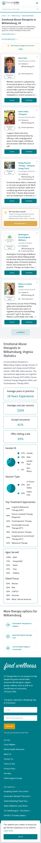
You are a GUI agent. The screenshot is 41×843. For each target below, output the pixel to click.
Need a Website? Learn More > (16, 806)
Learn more (8, 830)
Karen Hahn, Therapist (23, 113)
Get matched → (20, 223)
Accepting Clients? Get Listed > (16, 791)
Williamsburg (16, 16)
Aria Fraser (22, 58)
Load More (20, 332)
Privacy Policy (9, 768)
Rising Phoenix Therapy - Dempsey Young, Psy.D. (26, 166)
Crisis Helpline (9, 744)
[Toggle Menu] (37, 3)
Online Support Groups (13, 778)
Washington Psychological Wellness (24, 237)
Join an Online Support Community (21, 648)
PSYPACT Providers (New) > (15, 815)
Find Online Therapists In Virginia (21, 624)
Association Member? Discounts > (17, 796)
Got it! (20, 837)
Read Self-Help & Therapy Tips (22, 636)
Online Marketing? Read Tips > (16, 801)
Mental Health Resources (14, 749)
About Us (7, 754)
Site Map (7, 773)
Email (12, 100)
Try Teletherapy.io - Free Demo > (17, 810)
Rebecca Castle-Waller (25, 285)
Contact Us (8, 759)
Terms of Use (9, 763)
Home (4, 16)
